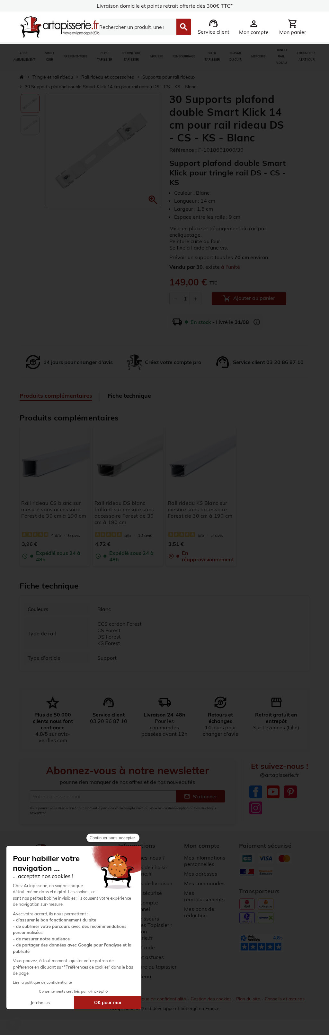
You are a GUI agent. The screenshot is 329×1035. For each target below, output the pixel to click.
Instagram (255, 808)
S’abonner (200, 796)
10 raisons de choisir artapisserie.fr (142, 870)
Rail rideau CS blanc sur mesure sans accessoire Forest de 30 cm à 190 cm (53, 509)
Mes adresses (200, 873)
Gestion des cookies (211, 999)
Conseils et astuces (285, 999)
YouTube (273, 791)
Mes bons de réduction (199, 912)
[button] (153, 199)
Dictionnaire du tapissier (147, 966)
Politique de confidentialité (159, 999)
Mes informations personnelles (204, 860)
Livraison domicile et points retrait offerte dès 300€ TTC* (165, 6)
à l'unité (230, 267)
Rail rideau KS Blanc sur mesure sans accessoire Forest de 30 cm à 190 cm (200, 509)
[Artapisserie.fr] (60, 26)
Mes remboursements (204, 896)
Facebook (255, 791)
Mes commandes (204, 883)
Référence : (183, 150)
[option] (30, 103)
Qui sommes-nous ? (141, 857)
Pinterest (290, 791)
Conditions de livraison (145, 883)
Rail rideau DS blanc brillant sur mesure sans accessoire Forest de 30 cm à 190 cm (124, 512)
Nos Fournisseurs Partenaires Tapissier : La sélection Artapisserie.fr (145, 928)
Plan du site (248, 999)
